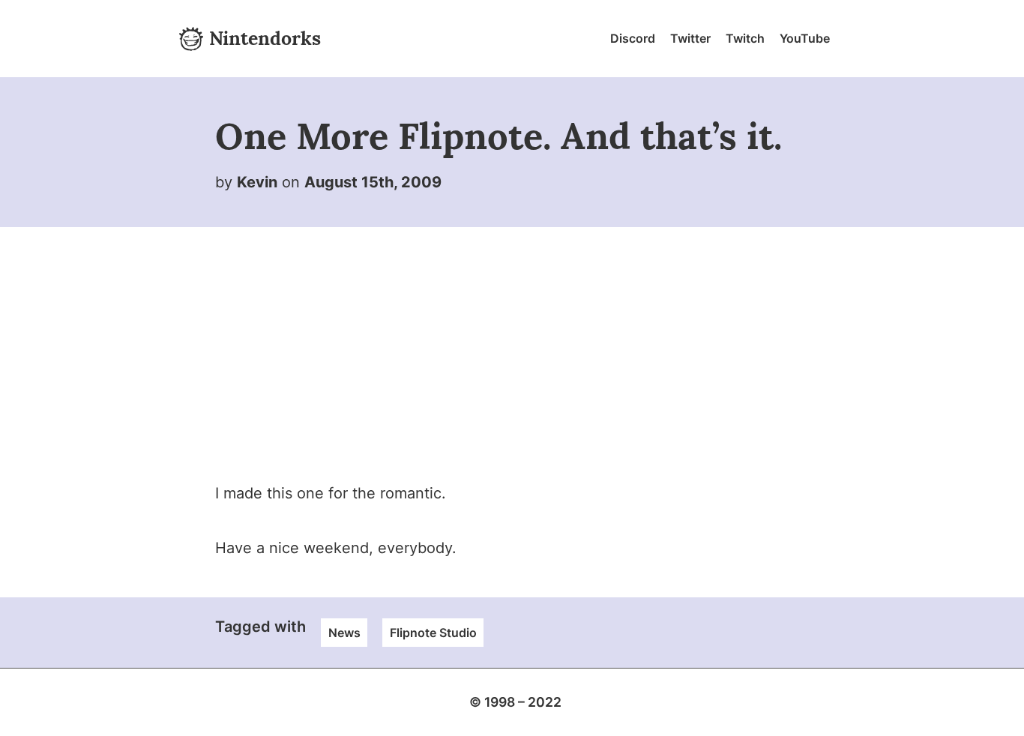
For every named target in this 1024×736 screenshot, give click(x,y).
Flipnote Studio (433, 632)
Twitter (690, 38)
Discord (632, 38)
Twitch (745, 38)
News (344, 632)
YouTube (805, 38)
